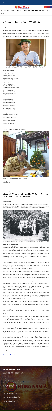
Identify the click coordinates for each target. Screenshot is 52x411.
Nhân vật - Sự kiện (16, 17)
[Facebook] (48, 1)
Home (4, 17)
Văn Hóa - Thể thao (9, 17)
